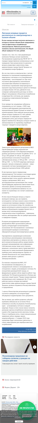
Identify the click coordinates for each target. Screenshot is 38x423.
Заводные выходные (27, 24)
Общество (5, 29)
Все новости (11, 24)
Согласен (19, 421)
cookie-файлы (18, 411)
